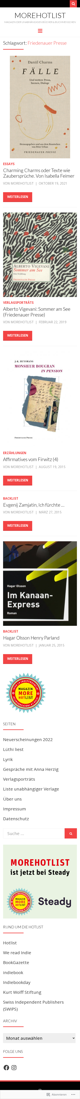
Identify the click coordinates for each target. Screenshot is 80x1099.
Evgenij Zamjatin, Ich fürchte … (33, 505)
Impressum (14, 809)
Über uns (12, 799)
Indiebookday (16, 982)
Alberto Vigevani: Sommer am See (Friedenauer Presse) (36, 312)
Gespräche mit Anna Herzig (30, 769)
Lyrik (8, 759)
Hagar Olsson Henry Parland (31, 638)
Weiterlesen (17, 196)
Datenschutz (16, 818)
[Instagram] (14, 1067)
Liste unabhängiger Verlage (31, 789)
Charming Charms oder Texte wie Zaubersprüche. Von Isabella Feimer (38, 173)
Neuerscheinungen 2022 (28, 739)
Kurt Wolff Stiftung (22, 992)
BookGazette (16, 962)
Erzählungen (14, 453)
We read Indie (17, 952)
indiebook (13, 972)
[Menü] (40, 30)
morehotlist (40, 15)
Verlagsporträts (18, 302)
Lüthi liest (13, 749)
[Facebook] (6, 1067)
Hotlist (10, 943)
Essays (9, 164)
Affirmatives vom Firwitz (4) (30, 459)
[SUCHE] (71, 833)
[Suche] (73, 3)
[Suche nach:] (34, 833)
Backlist (10, 498)
